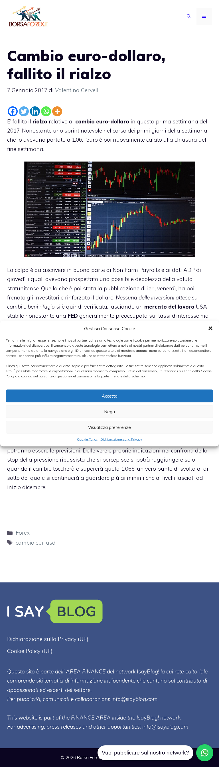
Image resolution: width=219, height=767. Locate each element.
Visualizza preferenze (109, 427)
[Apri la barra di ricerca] (188, 16)
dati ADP (183, 269)
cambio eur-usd (36, 542)
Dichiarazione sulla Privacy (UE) (47, 639)
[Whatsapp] (46, 111)
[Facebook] (13, 111)
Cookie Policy (87, 439)
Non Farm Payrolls (136, 269)
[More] (57, 111)
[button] (210, 328)
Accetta (109, 395)
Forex (23, 532)
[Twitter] (24, 111)
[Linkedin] (35, 111)
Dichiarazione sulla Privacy (121, 439)
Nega (109, 411)
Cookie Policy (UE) (29, 651)
